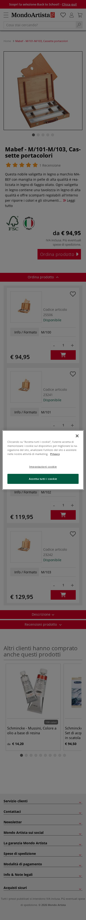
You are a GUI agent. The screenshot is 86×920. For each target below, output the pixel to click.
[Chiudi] (77, 436)
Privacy (55, 454)
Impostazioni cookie (43, 466)
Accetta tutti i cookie (43, 479)
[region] (43, 460)
